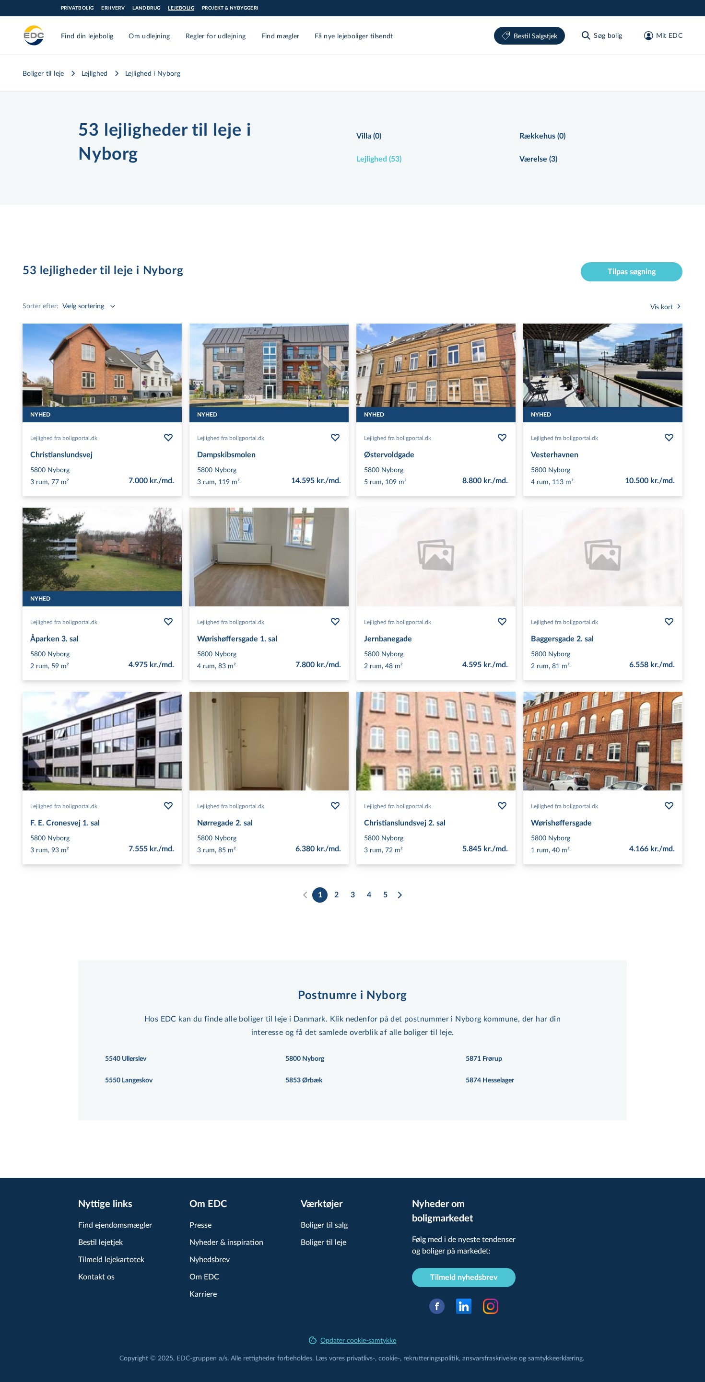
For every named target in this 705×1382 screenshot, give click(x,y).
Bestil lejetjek (100, 1241)
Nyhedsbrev (209, 1259)
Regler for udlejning (216, 36)
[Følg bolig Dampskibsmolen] (335, 437)
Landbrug (146, 8)
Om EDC (204, 1276)
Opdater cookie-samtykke (358, 1340)
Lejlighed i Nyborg (152, 73)
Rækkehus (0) (542, 136)
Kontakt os (96, 1276)
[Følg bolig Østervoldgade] (502, 437)
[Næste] (399, 895)
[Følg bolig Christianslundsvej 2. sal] (502, 806)
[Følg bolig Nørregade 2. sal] (335, 806)
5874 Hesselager (490, 1080)
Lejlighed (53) (378, 159)
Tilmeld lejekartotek (111, 1259)
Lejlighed (95, 73)
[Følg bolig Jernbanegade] (502, 621)
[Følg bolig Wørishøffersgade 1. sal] (335, 621)
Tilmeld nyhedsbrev (463, 1277)
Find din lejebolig (87, 36)
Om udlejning (149, 36)
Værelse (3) (538, 159)
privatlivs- (361, 1358)
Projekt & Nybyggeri (230, 8)
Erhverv (113, 8)
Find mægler (280, 36)
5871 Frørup (484, 1059)
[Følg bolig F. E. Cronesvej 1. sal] (168, 806)
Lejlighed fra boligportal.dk (63, 437)
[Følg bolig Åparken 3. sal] (168, 621)
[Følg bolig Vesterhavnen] (669, 437)
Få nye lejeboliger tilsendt (354, 36)
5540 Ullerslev (125, 1059)
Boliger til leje (43, 73)
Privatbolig (77, 8)
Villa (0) (368, 136)
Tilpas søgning (632, 272)
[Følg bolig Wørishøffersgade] (669, 806)
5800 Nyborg (304, 1059)
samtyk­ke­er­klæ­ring (555, 1358)
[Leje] (34, 35)
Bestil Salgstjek (535, 36)
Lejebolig (181, 8)
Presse (200, 1224)
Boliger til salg (324, 1224)
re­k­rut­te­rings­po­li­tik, (432, 1358)
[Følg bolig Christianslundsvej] (168, 437)
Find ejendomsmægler (115, 1224)
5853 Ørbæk (303, 1080)
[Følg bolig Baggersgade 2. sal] (669, 621)
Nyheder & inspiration (226, 1241)
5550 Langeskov (129, 1080)
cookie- (389, 1358)
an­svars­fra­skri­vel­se (489, 1358)
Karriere (203, 1293)
